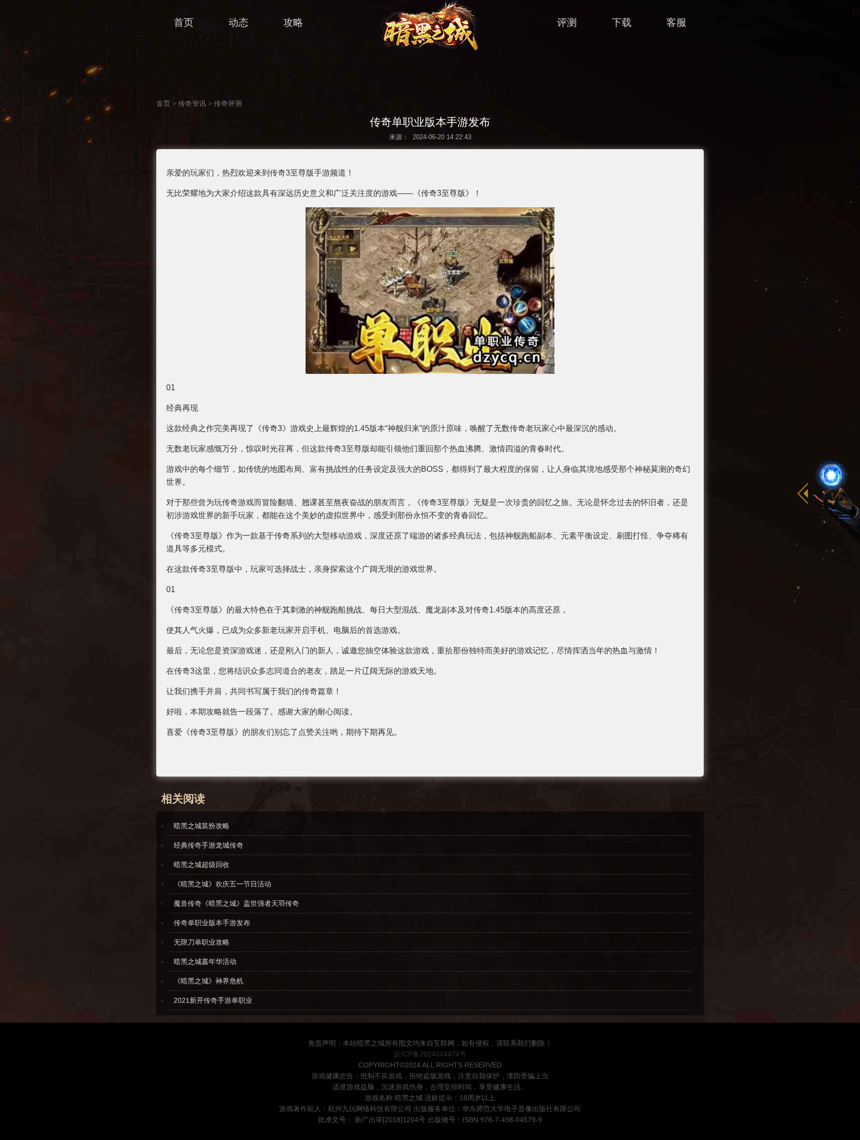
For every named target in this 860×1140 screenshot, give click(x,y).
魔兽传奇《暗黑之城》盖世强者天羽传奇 (236, 903)
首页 (184, 22)
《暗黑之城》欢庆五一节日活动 (222, 884)
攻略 (293, 22)
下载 (622, 22)
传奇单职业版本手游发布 (212, 923)
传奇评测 (228, 103)
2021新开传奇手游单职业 (213, 1000)
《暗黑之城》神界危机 (208, 981)
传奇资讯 (192, 103)
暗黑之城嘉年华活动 (205, 961)
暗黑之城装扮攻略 (201, 826)
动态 (238, 22)
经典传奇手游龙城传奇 (208, 845)
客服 (676, 22)
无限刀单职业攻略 (201, 942)
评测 (567, 22)
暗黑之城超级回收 (201, 865)
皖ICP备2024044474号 (430, 1054)
